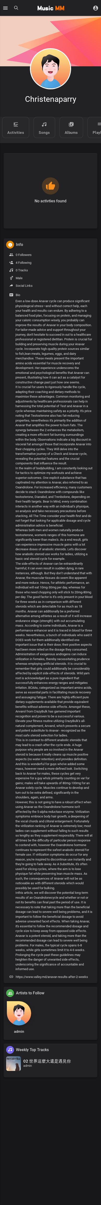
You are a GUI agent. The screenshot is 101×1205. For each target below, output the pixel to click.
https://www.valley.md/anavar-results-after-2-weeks (52, 977)
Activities (15, 132)
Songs (44, 132)
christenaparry (50, 99)
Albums (71, 132)
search (16, 8)
